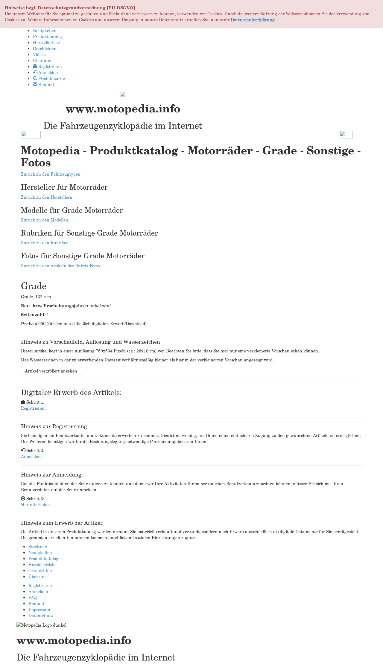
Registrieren (40, 585)
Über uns (37, 576)
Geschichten (40, 570)
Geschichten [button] (45, 48)
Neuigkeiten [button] (45, 30)
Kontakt (36, 603)
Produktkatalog (43, 558)
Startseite (37, 546)
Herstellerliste (41, 564)
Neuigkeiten (40, 552)
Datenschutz (40, 615)
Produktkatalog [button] (48, 36)
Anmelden (38, 591)
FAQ (32, 597)
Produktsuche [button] (51, 78)
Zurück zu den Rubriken (45, 242)
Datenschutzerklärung (253, 19)
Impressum (39, 609)
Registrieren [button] (49, 66)
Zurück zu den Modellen (44, 220)
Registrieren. (33, 408)
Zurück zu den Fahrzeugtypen (50, 174)
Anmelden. (31, 456)
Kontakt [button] (45, 84)
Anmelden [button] (47, 72)
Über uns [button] (42, 60)
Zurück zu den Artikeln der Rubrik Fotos (60, 266)
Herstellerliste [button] (46, 42)
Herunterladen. (36, 504)
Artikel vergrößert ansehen (51, 371)
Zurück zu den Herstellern (46, 197)
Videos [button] (39, 54)
